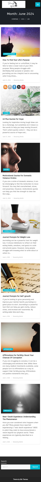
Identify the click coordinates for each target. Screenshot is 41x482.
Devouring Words (18, 80)
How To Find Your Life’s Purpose (16, 60)
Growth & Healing (9, 54)
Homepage (15, 19)
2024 (22, 19)
